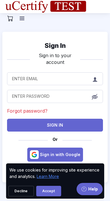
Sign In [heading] (55, 45)
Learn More (48, 176)
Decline (21, 191)
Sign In (55, 125)
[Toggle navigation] (22, 18)
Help (93, 188)
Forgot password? (27, 111)
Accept (48, 191)
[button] (95, 97)
